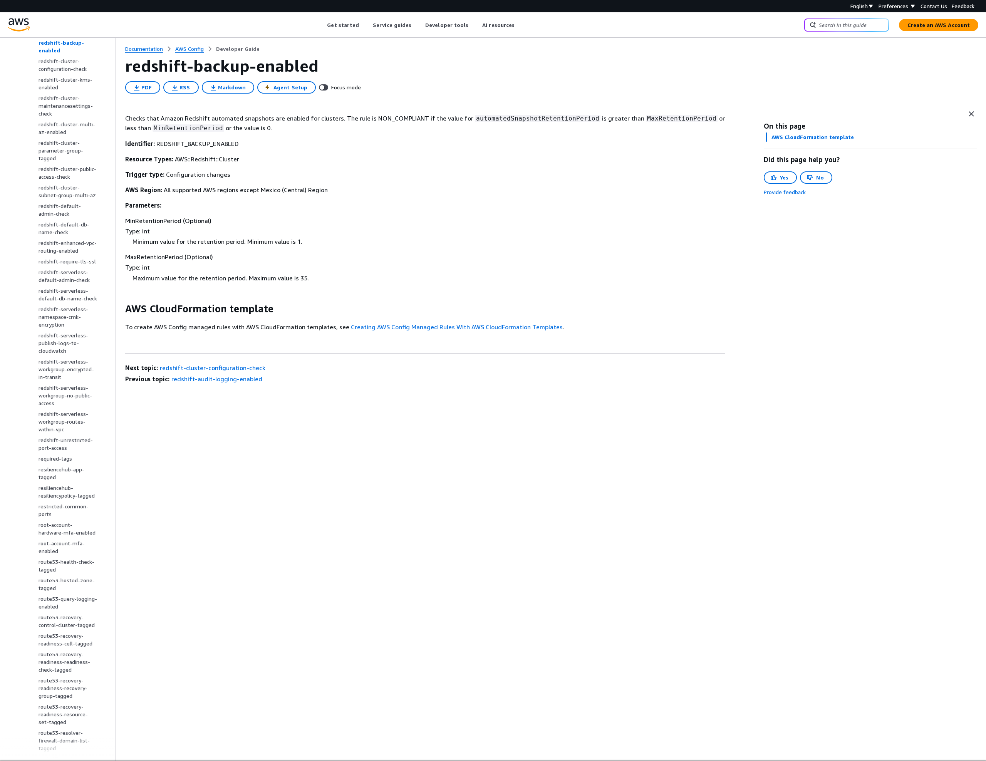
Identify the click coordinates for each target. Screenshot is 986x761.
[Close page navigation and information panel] (971, 114)
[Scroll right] (520, 25)
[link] (238, 49)
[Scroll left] (321, 25)
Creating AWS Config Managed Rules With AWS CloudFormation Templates (457, 327)
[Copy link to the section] (119, 309)
